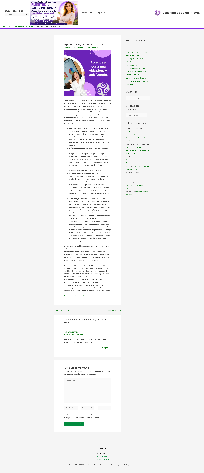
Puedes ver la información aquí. (76, 296)
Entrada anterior (61, 310)
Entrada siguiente (113, 310)
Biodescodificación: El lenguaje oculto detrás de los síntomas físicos (137, 138)
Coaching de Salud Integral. (181, 12)
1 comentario (69, 47)
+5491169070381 (103, 459)
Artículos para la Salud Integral (88, 47)
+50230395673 (102, 457)
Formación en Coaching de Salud (94, 13)
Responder (106, 348)
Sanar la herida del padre (136, 78)
